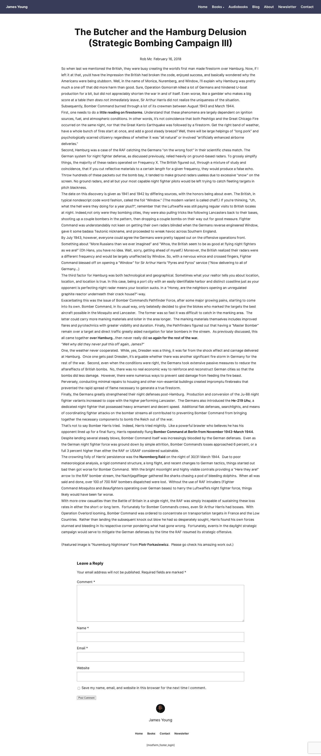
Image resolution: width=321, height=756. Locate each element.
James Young (160, 720)
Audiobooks (238, 7)
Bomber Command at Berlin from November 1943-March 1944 (203, 432)
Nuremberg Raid (152, 457)
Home (202, 7)
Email (82, 648)
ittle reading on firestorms (121, 112)
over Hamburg (101, 338)
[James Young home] (160, 708)
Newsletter (287, 7)
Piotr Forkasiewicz (153, 544)
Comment (86, 582)
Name (83, 628)
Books (217, 7)
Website (83, 668)
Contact (307, 7)
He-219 (237, 400)
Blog (256, 7)
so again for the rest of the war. (173, 338)
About (269, 7)
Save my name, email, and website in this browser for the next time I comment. (144, 688)
